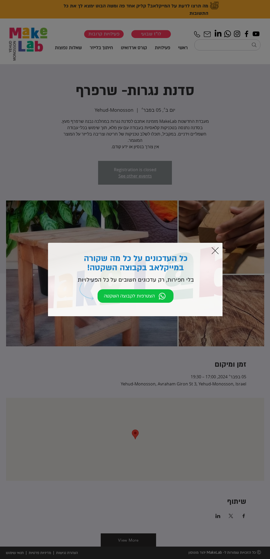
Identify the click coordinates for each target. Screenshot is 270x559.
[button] (215, 251)
